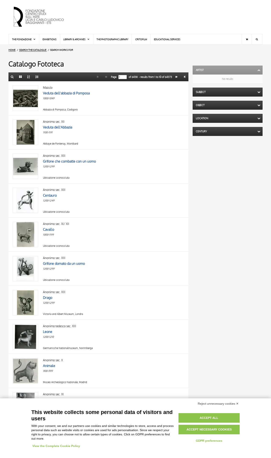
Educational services (167, 39)
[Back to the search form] (12, 76)
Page (113, 77)
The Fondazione (22, 39)
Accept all (209, 417)
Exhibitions (50, 39)
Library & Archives (74, 39)
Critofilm (141, 39)
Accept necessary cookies (209, 429)
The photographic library (112, 39)
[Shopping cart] (247, 39)
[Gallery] (20, 76)
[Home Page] (42, 17)
